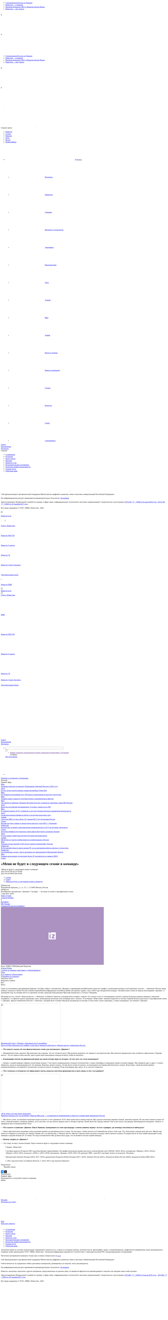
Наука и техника (51, 353)
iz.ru (59, 1256)
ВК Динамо (5, 904)
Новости (8, 132)
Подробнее (64, 498)
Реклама (8, 461)
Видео (7, 140)
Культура (48, 405)
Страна (47, 388)
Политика (49, 177)
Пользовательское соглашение (17, 465)
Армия (47, 335)
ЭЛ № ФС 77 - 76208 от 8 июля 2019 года (140, 502)
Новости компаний (52, 370)
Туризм (48, 300)
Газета (3, 444)
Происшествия (50, 265)
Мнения (8, 136)
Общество (49, 195)
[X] (5, 1171)
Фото (7, 138)
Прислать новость (8, 1224)
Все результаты (11, 757)
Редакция (9, 457)
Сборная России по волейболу (13, 906)
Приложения (6, 447)
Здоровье (48, 212)
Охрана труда (10, 469)
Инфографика (10, 142)
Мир (46, 318)
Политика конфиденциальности (18, 467)
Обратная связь (11, 471)
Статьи (8, 134)
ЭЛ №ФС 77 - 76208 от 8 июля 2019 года (140, 1275)
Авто (47, 282)
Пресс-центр (10, 459)
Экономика (49, 247)
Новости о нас (11, 463)
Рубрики (78, 160)
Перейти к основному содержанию (14, 778)
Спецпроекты (50, 441)
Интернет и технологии (54, 230)
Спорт (47, 423)
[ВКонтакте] (2, 1171)
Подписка (5, 449)
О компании (10, 455)
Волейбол (5, 902)
